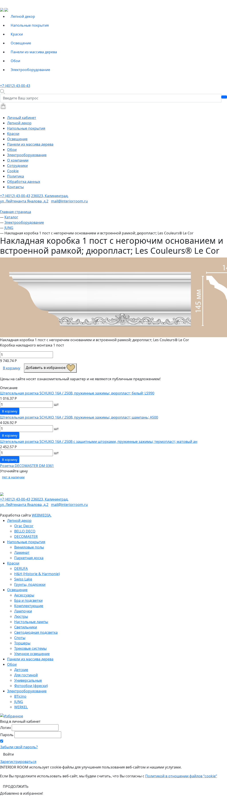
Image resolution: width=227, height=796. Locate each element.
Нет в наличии (13, 477)
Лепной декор (23, 16)
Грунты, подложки (29, 584)
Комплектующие (28, 605)
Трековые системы (30, 648)
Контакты (15, 186)
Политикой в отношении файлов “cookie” (181, 776)
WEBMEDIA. (41, 515)
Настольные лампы (31, 621)
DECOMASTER (26, 536)
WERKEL (21, 707)
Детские (21, 669)
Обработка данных (23, 181)
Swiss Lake (23, 579)
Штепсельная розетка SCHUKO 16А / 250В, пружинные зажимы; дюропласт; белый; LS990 (77, 393)
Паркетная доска (28, 557)
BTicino (20, 696)
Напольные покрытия (30, 25)
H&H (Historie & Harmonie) (37, 573)
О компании (17, 160)
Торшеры (22, 643)
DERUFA (21, 568)
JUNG (18, 701)
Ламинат (21, 552)
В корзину (11, 368)
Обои (15, 60)
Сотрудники (17, 165)
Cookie (13, 170)
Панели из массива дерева (34, 52)
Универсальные (28, 680)
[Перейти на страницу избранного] (11, 715)
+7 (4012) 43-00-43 (15, 85)
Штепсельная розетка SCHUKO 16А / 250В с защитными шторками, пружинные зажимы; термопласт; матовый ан (98, 441)
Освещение (21, 43)
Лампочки (23, 611)
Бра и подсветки (28, 600)
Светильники (25, 627)
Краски (17, 34)
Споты (19, 637)
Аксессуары (24, 595)
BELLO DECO (24, 531)
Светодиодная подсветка (36, 632)
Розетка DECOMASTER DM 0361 (27, 465)
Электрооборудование (30, 69)
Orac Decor (23, 525)
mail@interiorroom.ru (69, 201)
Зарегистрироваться (18, 761)
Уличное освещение (32, 653)
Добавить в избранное (46, 367)
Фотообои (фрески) (31, 685)
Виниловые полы (29, 547)
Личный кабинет (21, 117)
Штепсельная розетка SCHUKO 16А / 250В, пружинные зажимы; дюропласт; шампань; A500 (79, 417)
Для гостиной (26, 675)
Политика (15, 176)
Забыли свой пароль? (19, 747)
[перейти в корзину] (3, 105)
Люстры (21, 616)
